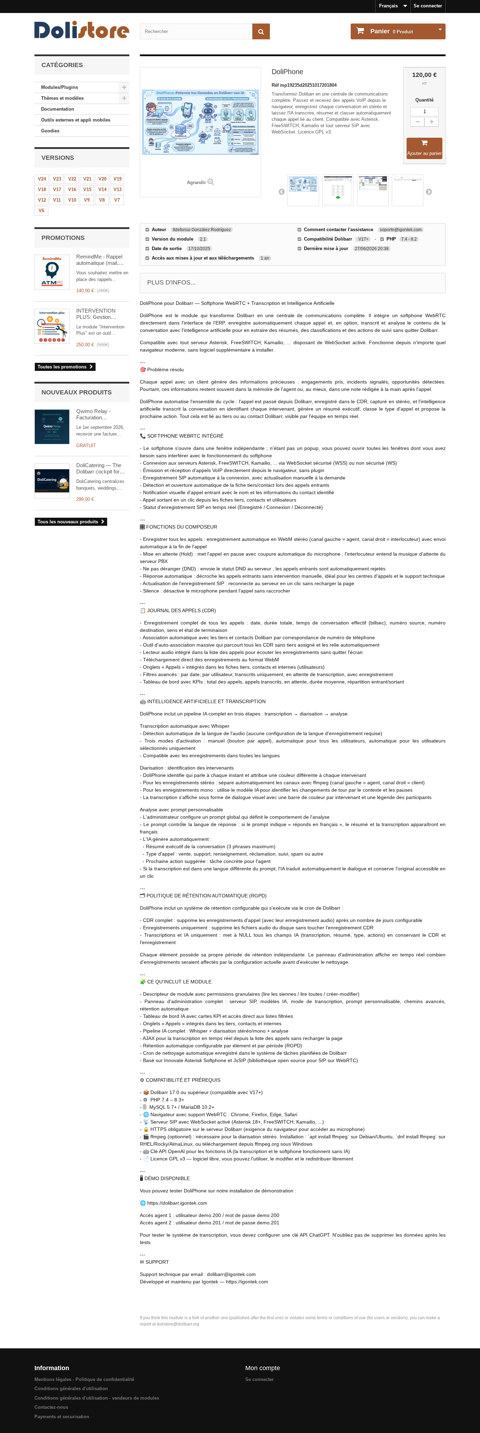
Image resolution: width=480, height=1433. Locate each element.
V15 (87, 189)
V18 (42, 189)
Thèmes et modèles (62, 98)
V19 (117, 179)
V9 (87, 200)
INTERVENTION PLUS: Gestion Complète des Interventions (96, 314)
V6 (41, 210)
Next (428, 191)
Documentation (57, 109)
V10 (72, 200)
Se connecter (428, 5)
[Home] (81, 29)
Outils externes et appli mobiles (75, 120)
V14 (102, 189)
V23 (57, 179)
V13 (117, 189)
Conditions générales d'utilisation (71, 1388)
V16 (72, 189)
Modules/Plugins (59, 87)
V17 (57, 189)
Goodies (50, 130)
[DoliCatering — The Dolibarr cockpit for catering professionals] (52, 480)
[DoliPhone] (303, 190)
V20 (102, 179)
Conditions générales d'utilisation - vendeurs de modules (96, 1398)
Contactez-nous (51, 1407)
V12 (42, 200)
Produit (391, 31)
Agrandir (196, 182)
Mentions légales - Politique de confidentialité (84, 1379)
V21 (87, 179)
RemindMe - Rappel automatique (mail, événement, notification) (99, 260)
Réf (276, 85)
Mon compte (262, 1368)
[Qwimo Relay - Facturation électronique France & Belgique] (52, 426)
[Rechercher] (261, 31)
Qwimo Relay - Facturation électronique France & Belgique (101, 414)
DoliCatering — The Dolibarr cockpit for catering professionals (101, 468)
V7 (117, 200)
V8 (102, 200)
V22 (72, 179)
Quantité (424, 100)
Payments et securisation (61, 1416)
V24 (42, 179)
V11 (57, 200)
